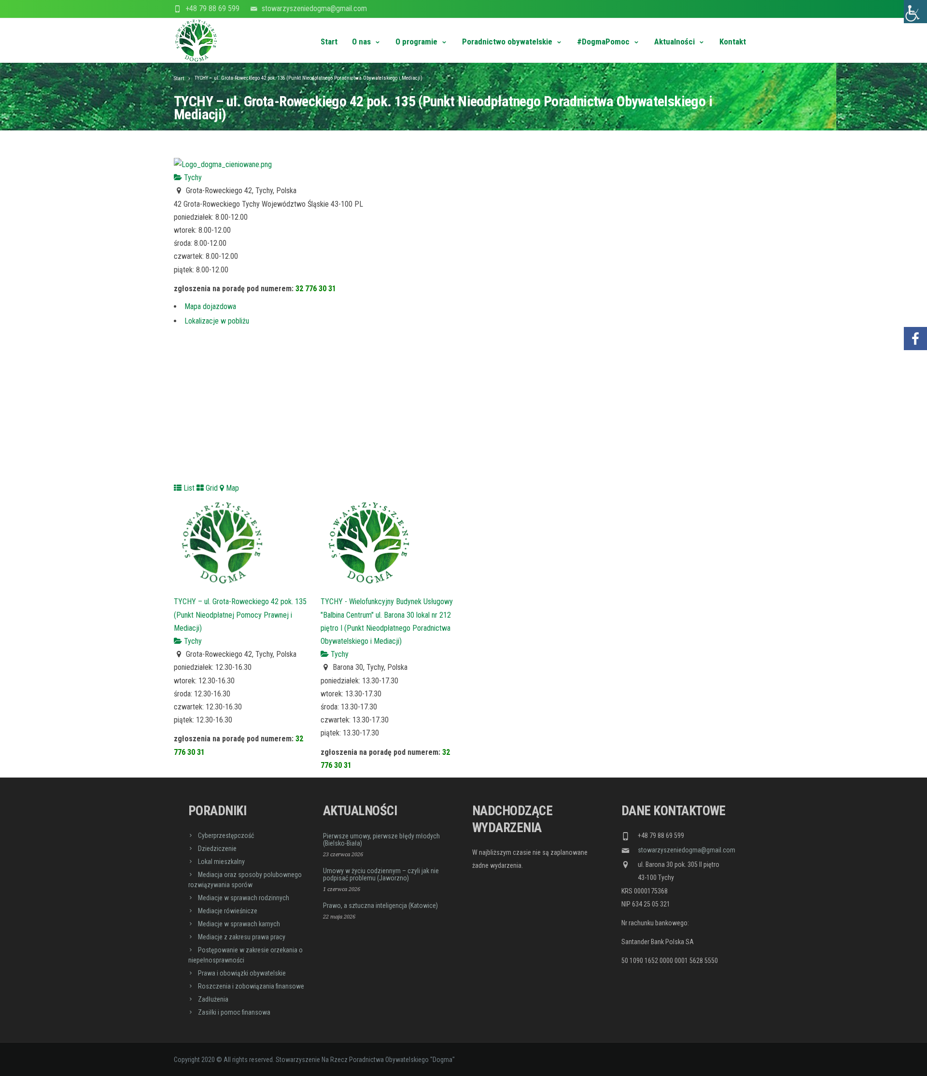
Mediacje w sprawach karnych (239, 924)
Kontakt (732, 41)
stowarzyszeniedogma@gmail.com (314, 8)
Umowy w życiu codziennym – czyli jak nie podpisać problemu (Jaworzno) (381, 874)
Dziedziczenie (217, 848)
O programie (416, 41)
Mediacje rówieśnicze (227, 911)
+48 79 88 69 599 (212, 8)
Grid (211, 488)
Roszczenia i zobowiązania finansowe (251, 986)
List (188, 488)
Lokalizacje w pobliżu (216, 321)
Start (329, 41)
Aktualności (674, 41)
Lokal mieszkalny (221, 861)
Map (231, 488)
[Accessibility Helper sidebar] (915, 11)
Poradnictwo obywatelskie (507, 41)
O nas (361, 41)
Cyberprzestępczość (226, 835)
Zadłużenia (213, 999)
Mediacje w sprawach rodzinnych (243, 898)
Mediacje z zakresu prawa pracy (241, 937)
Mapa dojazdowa (210, 306)
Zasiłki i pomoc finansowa (234, 1012)
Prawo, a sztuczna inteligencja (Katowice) (380, 905)
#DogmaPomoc (603, 41)
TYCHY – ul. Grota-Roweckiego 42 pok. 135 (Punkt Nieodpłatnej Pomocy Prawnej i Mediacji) (240, 614)
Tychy (192, 177)
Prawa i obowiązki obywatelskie (242, 973)
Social (915, 310)
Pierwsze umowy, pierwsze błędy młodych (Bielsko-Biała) (381, 839)
